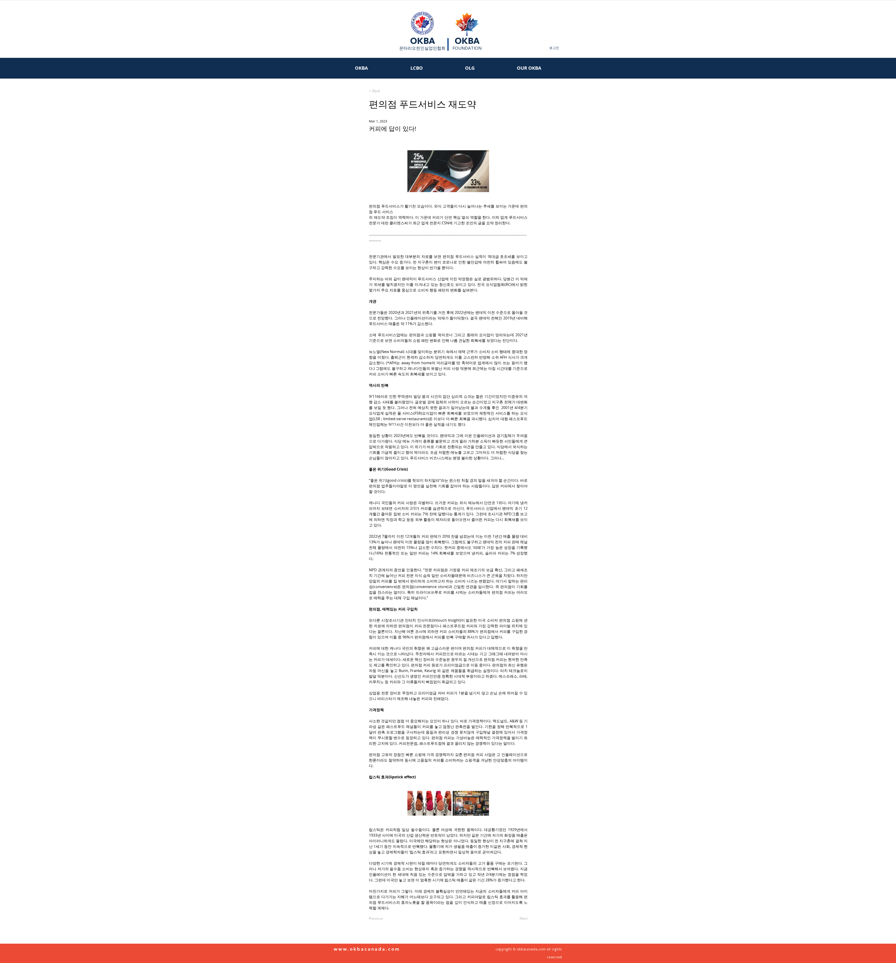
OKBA (422, 41)
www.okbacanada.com (367, 949)
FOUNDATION (467, 48)
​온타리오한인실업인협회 (422, 48)
